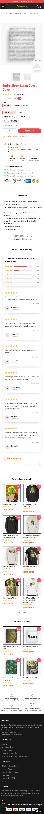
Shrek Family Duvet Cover (31, 678)
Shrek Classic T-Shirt (30, 567)
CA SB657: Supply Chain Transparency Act (15, 756)
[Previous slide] (4, 44)
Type (4, 102)
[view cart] (41, 6)
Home (3, 13)
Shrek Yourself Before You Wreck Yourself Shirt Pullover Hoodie (31, 600)
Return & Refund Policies (9, 772)
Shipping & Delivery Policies (10, 766)
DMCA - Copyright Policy (9, 753)
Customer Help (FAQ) (8, 778)
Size (4, 109)
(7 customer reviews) (19, 94)
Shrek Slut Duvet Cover (30, 647)
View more (22, 613)
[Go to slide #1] (16, 77)
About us (4, 744)
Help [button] (40, 811)
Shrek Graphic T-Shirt (9, 598)
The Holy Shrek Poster (10, 504)
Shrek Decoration (14, 13)
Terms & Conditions (7, 747)
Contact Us (5, 775)
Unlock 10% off (4, 804)
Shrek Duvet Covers (30, 13)
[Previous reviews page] (29, 464)
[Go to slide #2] (27, 77)
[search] (37, 6)
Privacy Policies (6, 750)
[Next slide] (40, 44)
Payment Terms (6, 769)
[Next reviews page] (39, 464)
